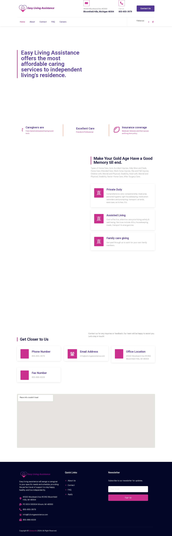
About (32, 22)
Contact (43, 22)
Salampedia (32, 531)
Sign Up (128, 498)
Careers (63, 22)
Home (22, 22)
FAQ (53, 22)
